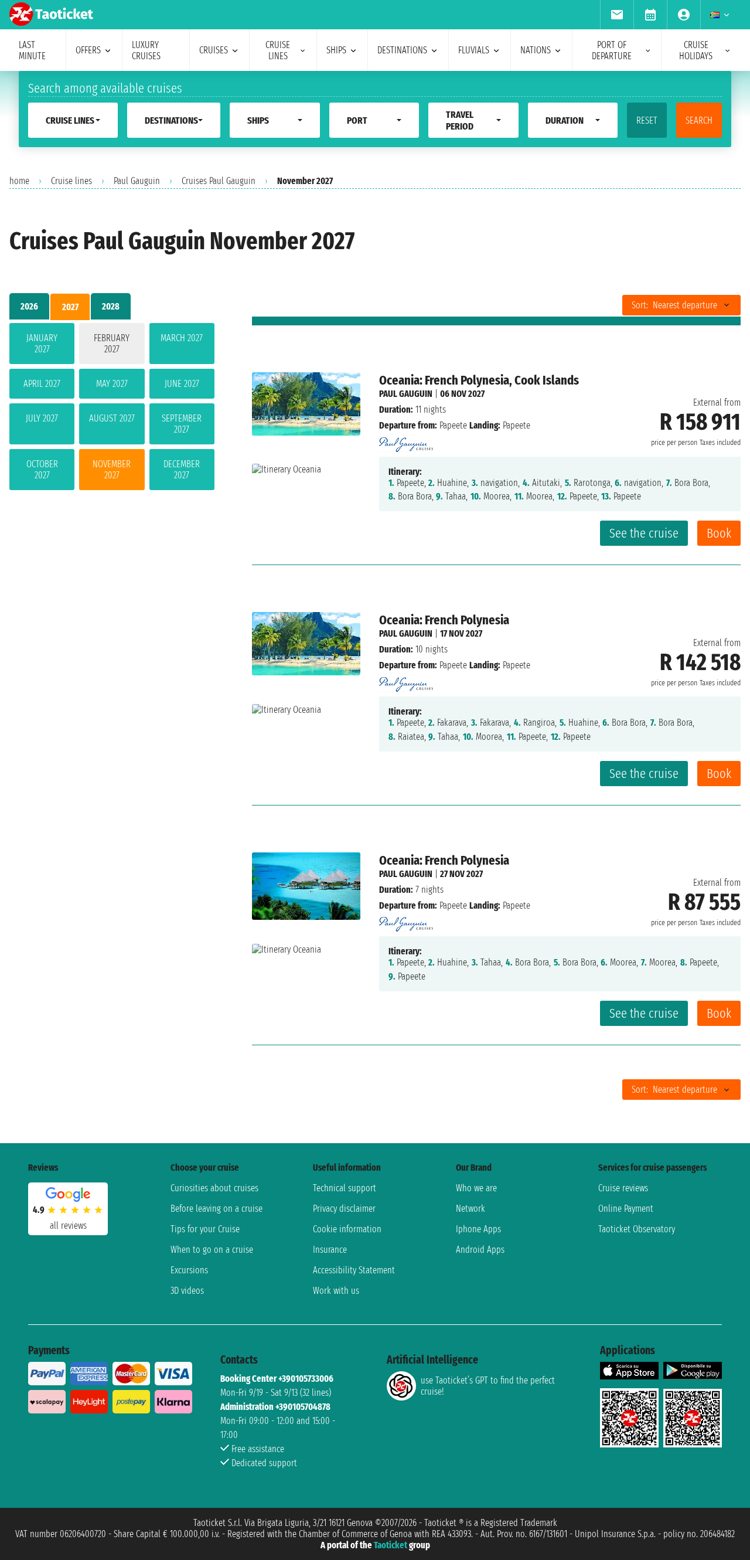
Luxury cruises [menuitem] (146, 50)
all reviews (68, 1225)
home (19, 180)
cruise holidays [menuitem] (695, 50)
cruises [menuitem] (213, 50)
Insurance (330, 1249)
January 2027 (41, 343)
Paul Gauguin (137, 180)
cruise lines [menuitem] (277, 50)
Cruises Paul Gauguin (218, 180)
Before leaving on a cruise (216, 1208)
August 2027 (112, 418)
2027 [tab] (70, 306)
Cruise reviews (623, 1188)
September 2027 (182, 424)
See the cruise (644, 533)
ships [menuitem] (336, 50)
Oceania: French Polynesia (444, 620)
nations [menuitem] (535, 50)
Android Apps (480, 1249)
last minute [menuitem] (32, 50)
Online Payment (625, 1208)
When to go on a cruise (212, 1249)
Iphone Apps (478, 1229)
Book (719, 533)
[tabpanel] (111, 409)
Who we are (476, 1188)
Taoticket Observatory (636, 1229)
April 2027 (41, 383)
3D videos (187, 1290)
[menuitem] (616, 14)
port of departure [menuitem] (612, 50)
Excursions (189, 1270)
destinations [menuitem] (402, 50)
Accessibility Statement (354, 1270)
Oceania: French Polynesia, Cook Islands (479, 380)
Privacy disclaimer (344, 1208)
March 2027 (182, 338)
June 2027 (182, 383)
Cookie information (347, 1229)
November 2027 (112, 469)
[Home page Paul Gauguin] (406, 441)
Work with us (336, 1290)
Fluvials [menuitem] (473, 50)
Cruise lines (71, 180)
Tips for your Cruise (205, 1229)
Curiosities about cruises (214, 1188)
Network (470, 1208)
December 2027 (181, 469)
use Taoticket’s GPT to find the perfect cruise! (488, 1386)
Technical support (344, 1188)
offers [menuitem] (88, 50)
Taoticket (390, 1545)
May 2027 (112, 383)
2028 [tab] (111, 306)
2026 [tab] (29, 306)
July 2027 (42, 418)
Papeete (453, 425)
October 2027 (42, 469)
